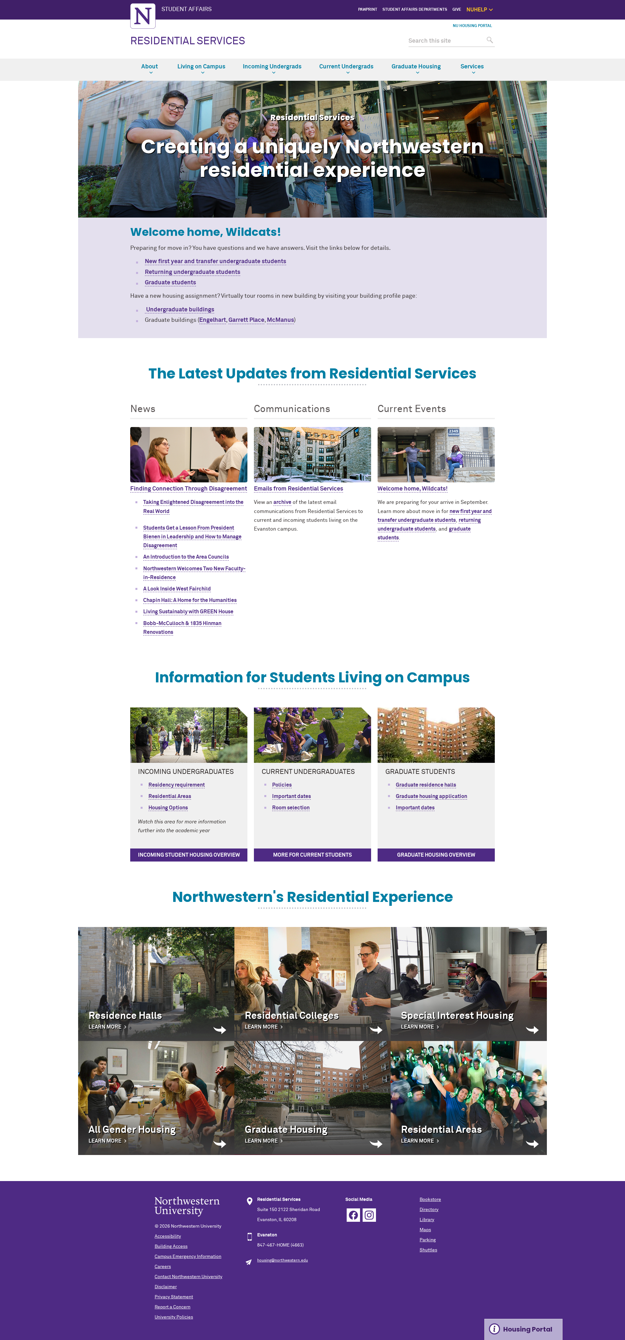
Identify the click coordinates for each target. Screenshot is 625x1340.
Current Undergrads (346, 67)
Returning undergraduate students (192, 272)
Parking (428, 1240)
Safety (531, 54)
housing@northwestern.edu (282, 1260)
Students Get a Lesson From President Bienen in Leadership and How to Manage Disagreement (192, 536)
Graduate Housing (416, 67)
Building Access (171, 1246)
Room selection (291, 807)
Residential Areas (169, 796)
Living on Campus (201, 67)
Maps (425, 1230)
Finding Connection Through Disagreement (188, 489)
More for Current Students (312, 855)
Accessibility (168, 1236)
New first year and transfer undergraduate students (215, 261)
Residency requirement (176, 785)
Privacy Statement (174, 1297)
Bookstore (430, 1199)
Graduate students (170, 283)
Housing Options (168, 807)
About (149, 67)
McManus (280, 320)
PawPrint (367, 10)
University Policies (174, 1317)
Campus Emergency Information (188, 1256)
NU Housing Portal (472, 26)
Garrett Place (246, 320)
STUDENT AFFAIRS (186, 9)
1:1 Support (526, 39)
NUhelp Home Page (519, 24)
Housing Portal (527, 1329)
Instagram (369, 1215)
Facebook (353, 1215)
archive (282, 502)
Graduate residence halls (426, 785)
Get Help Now (524, 32)
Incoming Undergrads (272, 67)
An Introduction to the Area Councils (186, 557)
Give (456, 10)
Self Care (528, 46)
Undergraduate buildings (179, 310)
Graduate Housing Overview (436, 855)
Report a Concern (172, 1307)
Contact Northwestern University (188, 1277)
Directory (429, 1209)
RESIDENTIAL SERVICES (187, 41)
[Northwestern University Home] (143, 16)
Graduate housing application (431, 796)
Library (427, 1220)
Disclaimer (166, 1287)
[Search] (489, 41)
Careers (163, 1266)
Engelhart (212, 320)
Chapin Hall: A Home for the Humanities (190, 600)
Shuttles (428, 1250)
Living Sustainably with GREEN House (188, 611)
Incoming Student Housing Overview (189, 855)
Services (472, 67)
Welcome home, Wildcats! (413, 489)
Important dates (291, 796)
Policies (282, 785)
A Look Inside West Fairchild (177, 589)
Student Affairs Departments (414, 10)
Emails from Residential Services (298, 489)
